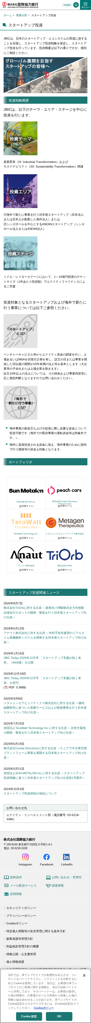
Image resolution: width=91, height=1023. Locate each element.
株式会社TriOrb (65, 565)
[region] (45, 996)
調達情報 (58, 885)
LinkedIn (67, 864)
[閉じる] (84, 975)
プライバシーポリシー (21, 915)
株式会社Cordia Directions (64, 502)
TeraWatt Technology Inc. (26, 534)
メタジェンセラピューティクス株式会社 (65, 534)
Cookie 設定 (29, 1016)
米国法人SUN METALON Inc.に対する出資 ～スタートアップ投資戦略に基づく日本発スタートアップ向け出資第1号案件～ (44, 775)
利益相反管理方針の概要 (22, 946)
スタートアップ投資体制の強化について (30, 793)
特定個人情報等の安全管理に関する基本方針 (36, 931)
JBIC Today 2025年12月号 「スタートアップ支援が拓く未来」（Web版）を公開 (42, 660)
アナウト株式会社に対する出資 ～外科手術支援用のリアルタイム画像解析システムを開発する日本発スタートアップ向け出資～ (45, 637)
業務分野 (21, 15)
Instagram (25, 864)
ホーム (8, 15)
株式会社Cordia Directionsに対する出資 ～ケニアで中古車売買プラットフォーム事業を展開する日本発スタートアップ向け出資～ (45, 752)
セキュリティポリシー (21, 908)
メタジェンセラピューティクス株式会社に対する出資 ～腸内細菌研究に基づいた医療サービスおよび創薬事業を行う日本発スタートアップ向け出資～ (45, 707)
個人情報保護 (15, 961)
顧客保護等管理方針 (19, 938)
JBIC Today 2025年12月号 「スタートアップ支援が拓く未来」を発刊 (42, 680)
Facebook (46, 864)
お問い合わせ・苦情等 (66, 877)
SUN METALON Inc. (26, 502)
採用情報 (16, 894)
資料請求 (16, 877)
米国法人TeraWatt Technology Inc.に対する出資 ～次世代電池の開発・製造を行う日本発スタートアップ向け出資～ (44, 730)
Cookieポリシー (17, 923)
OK (59, 1016)
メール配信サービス (23, 885)
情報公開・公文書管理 (21, 954)
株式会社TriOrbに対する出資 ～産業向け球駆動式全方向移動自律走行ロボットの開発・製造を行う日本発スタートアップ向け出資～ (45, 612)
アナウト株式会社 (26, 565)
